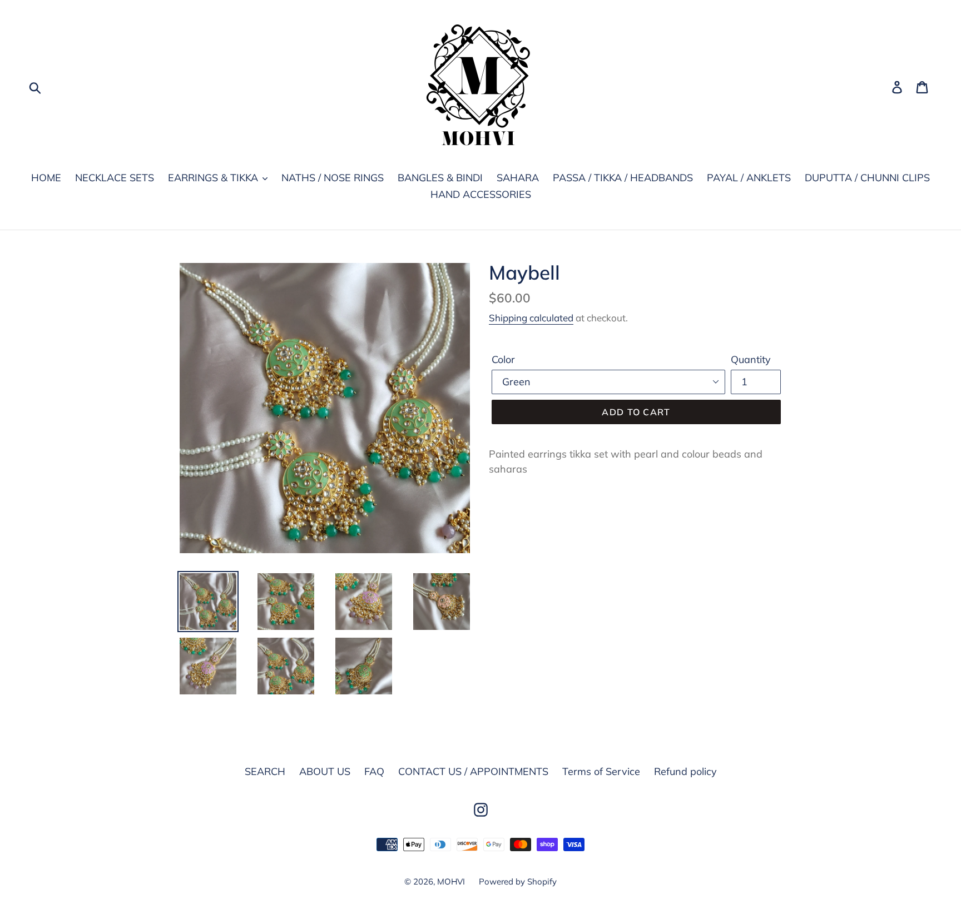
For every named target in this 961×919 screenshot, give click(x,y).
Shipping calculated (531, 318)
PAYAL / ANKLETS (749, 177)
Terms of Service (601, 771)
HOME (46, 177)
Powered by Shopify (518, 881)
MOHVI (451, 881)
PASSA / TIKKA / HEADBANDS (623, 177)
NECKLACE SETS (114, 177)
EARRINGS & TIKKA (214, 177)
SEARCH (265, 771)
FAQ (374, 771)
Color (503, 359)
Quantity (751, 359)
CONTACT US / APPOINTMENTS (473, 771)
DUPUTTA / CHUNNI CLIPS (867, 177)
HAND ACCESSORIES (480, 194)
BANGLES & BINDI (440, 177)
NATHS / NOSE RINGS (332, 177)
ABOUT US (324, 771)
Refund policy (685, 771)
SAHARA (518, 177)
